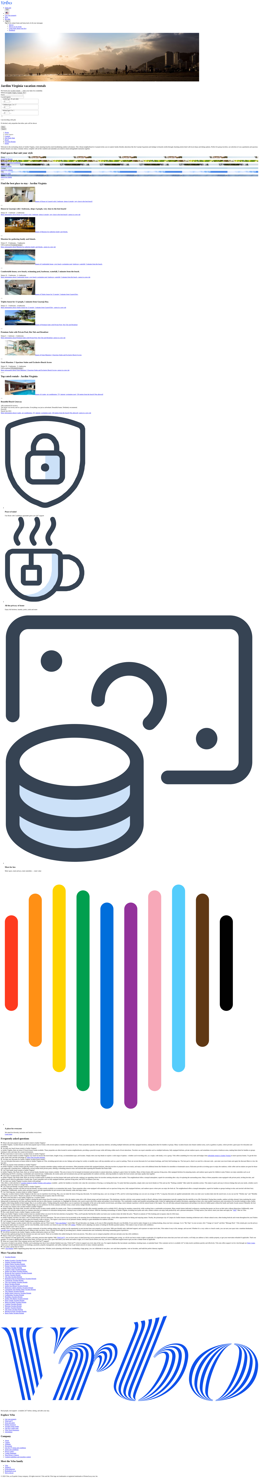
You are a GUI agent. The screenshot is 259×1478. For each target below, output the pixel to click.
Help (6, 17)
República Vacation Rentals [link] (13, 1297)
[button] (129, 1252)
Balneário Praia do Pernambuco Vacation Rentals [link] (20, 1278)
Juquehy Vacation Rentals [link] (13, 1308)
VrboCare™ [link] (61, 1237)
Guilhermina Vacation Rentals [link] (14, 1295)
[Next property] (3, 372)
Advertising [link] (8, 1432)
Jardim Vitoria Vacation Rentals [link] (15, 1264)
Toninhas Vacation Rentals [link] (13, 1268)
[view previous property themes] (1, 179)
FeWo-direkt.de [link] (10, 1469)
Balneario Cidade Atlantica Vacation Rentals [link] (19, 1288)
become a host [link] (5, 1230)
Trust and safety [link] (10, 1423)
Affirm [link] (73, 1225)
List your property (10, 15)
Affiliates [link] (8, 1444)
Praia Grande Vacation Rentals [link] (14, 1300)
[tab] (10, 1257)
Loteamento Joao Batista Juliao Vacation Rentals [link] (20, 1289)
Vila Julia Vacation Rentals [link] (13, 1277)
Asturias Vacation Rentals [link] (13, 1262)
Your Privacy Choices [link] (12, 1455)
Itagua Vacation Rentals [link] (12, 1284)
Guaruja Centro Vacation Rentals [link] (15, 1269)
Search (4, 129)
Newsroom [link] (8, 1446)
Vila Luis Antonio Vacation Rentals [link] (16, 1282)
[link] (26, 30)
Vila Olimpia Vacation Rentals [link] (14, 1291)
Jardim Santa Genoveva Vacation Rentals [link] (18, 1293)
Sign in (8, 21)
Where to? (4, 93)
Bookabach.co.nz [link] (10, 1471)
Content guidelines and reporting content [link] (18, 1457)
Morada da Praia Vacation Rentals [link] (16, 1311)
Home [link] (7, 132)
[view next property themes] (3, 179)
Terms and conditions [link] (12, 1449)
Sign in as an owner (15, 27)
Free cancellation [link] (61, 1223)
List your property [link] (10, 1419)
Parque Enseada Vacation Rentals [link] (15, 1266)
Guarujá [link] (7, 136)
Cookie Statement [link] (10, 1453)
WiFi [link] (234, 1210)
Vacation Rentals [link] (10, 142)
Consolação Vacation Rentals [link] (14, 1280)
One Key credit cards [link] (11, 1428)
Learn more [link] (8, 1134)
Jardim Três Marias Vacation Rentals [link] (16, 1298)
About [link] (7, 1440)
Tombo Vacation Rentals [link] (13, 1275)
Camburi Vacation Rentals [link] (13, 1304)
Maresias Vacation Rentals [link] (13, 1306)
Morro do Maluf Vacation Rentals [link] (15, 1302)
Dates (2, 95)
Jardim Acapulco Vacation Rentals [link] (16, 1260)
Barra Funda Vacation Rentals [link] (14, 1313)
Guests (3, 97)
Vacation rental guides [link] (12, 1426)
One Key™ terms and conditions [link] (15, 1448)
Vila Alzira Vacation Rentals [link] (14, 1309)
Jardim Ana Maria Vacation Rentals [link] (16, 1271)
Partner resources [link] (10, 1425)
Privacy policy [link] (9, 1451)
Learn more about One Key (18, 28)
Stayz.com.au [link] (9, 1473)
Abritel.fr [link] (8, 1467)
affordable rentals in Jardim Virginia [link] (219, 1155)
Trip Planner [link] (9, 1248)
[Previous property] (1, 372)
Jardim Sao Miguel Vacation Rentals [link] (16, 1286)
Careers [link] (7, 1442)
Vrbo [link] (6, 1465)
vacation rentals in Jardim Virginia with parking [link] (36, 1183)
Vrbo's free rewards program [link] (36, 1157)
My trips (7, 19)
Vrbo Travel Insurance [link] (12, 1430)
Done (3, 127)
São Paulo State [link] (10, 138)
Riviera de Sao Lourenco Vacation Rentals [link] (18, 1273)
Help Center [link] (251, 1243)
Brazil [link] (7, 140)
